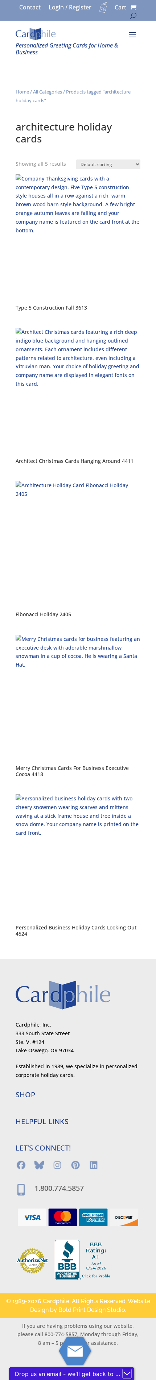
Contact (30, 8)
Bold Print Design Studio (91, 1309)
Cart (120, 8)
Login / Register (70, 8)
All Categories (47, 91)
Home (22, 91)
